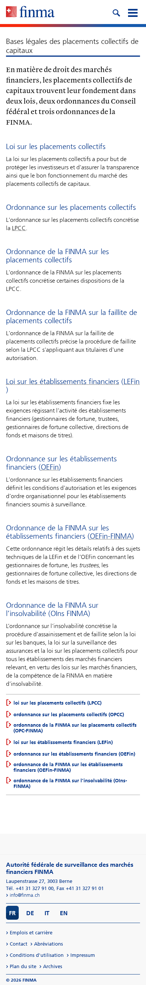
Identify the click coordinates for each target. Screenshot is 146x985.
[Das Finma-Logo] (30, 12)
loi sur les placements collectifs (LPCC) (57, 703)
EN (64, 913)
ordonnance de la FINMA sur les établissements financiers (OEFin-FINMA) (68, 767)
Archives (52, 966)
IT (47, 913)
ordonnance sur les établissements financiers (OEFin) (74, 754)
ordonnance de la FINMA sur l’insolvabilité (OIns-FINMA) (70, 783)
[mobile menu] (132, 12)
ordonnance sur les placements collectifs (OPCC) (68, 714)
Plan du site (23, 966)
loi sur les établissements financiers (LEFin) (63, 742)
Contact (18, 944)
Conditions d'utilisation (37, 955)
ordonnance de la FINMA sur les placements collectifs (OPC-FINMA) (75, 727)
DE (30, 913)
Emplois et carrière (31, 932)
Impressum (82, 955)
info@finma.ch (25, 895)
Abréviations (48, 944)
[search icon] (116, 12)
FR (12, 913)
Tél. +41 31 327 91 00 (30, 888)
